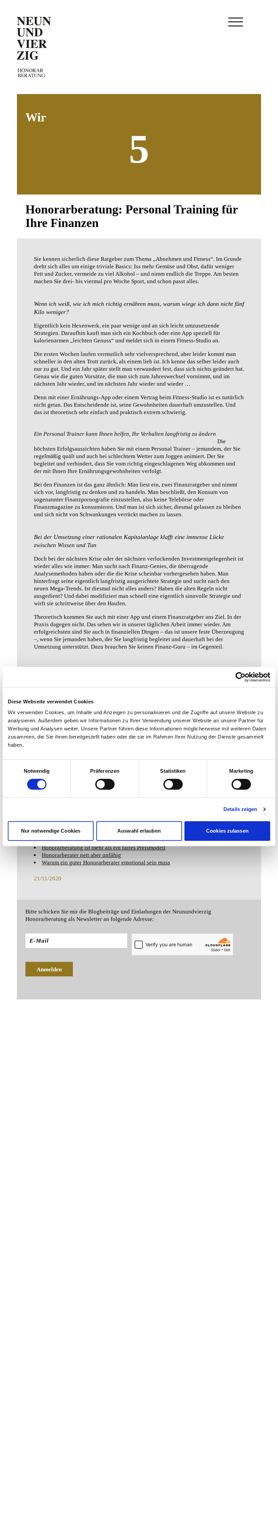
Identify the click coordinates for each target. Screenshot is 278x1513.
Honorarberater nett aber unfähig (81, 855)
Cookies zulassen (227, 831)
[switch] (105, 784)
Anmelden (49, 969)
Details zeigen (240, 809)
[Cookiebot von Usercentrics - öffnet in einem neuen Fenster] (240, 677)
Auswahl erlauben (139, 831)
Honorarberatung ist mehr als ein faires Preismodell (103, 847)
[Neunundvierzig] (34, 47)
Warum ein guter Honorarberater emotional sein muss (106, 862)
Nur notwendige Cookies (50, 831)
